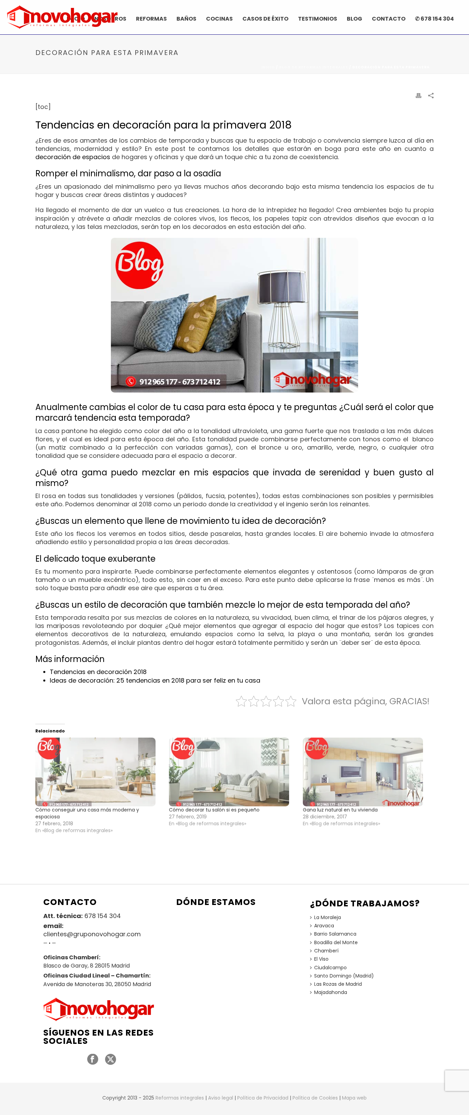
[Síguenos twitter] (110, 1060)
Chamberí (326, 950)
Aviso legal (220, 1097)
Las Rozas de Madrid (338, 984)
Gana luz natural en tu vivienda (340, 809)
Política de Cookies (315, 1097)
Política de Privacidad (262, 1097)
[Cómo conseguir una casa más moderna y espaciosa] (98, 772)
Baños (186, 19)
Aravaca (324, 925)
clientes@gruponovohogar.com (92, 934)
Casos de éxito (265, 19)
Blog (354, 19)
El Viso (321, 959)
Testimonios (317, 19)
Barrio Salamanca (335, 933)
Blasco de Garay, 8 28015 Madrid (86, 966)
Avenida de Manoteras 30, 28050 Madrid (97, 984)
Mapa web (354, 1097)
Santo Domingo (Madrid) (344, 975)
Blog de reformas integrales (313, 67)
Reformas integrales (180, 1097)
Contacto (388, 19)
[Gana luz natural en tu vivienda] (366, 772)
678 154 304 (102, 916)
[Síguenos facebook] (92, 1060)
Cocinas (219, 19)
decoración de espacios (72, 157)
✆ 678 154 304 (434, 19)
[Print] (418, 95)
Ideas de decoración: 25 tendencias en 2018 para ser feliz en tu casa (155, 680)
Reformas (151, 19)
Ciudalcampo (330, 967)
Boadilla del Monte (336, 942)
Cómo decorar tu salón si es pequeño (214, 809)
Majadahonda (330, 992)
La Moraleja (327, 917)
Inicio (268, 67)
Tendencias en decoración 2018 (98, 671)
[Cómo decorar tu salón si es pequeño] (232, 772)
